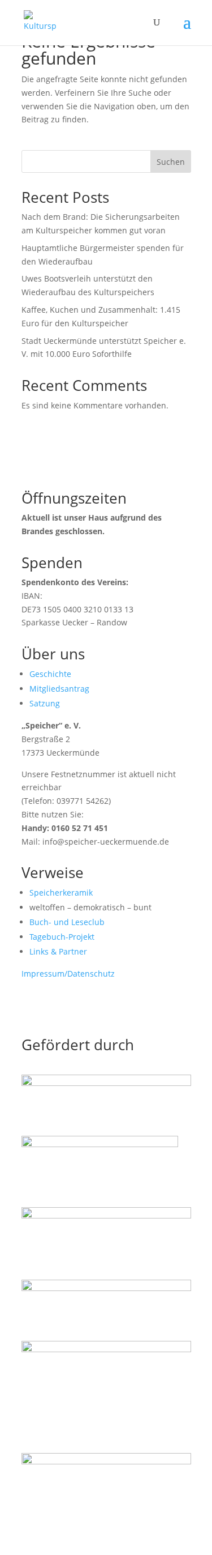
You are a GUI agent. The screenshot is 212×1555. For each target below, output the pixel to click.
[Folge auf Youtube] (76, 1007)
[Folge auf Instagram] (53, 1007)
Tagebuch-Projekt (61, 936)
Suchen (171, 161)
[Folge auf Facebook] (30, 1007)
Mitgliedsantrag (59, 688)
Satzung (44, 703)
